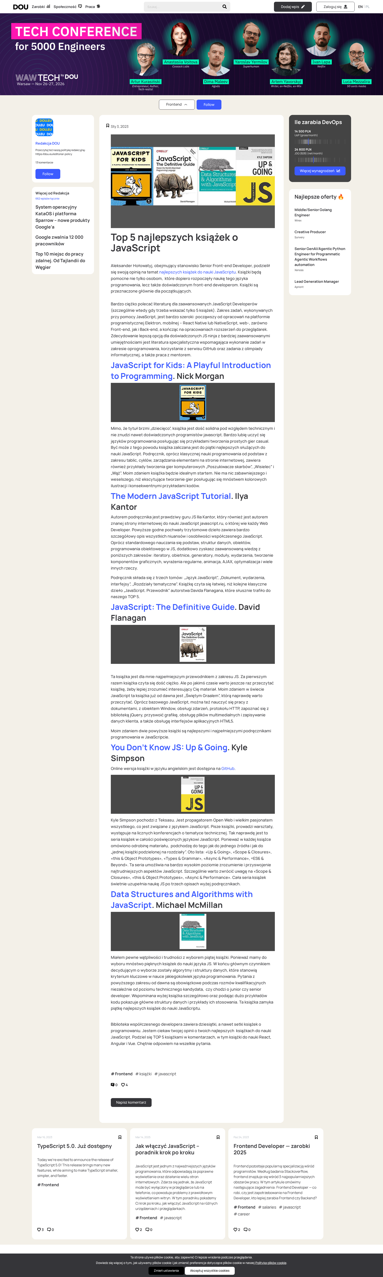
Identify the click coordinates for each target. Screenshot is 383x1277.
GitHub (227, 768)
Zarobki (38, 6)
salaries (269, 1207)
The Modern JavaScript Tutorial (171, 495)
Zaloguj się (333, 6)
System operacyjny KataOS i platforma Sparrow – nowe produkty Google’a (62, 217)
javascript (167, 1073)
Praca (90, 6)
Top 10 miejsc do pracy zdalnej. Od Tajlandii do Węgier (60, 260)
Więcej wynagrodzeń (317, 170)
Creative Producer (310, 231)
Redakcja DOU (47, 143)
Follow (209, 104)
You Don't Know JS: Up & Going (169, 747)
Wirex (298, 220)
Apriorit (299, 287)
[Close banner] (380, 14)
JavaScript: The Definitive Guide (172, 606)
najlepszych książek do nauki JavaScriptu (197, 272)
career (244, 1214)
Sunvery (299, 237)
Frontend (124, 1073)
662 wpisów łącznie (47, 198)
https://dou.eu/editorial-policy (53, 154)
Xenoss (299, 270)
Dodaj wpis (290, 6)
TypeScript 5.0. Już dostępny (74, 1146)
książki (145, 1073)
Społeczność (65, 6)
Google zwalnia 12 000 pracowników (59, 240)
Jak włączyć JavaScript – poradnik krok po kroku (167, 1149)
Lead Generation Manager (317, 281)
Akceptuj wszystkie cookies (209, 1270)
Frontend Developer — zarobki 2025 (272, 1149)
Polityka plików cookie (270, 1263)
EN (360, 6)
